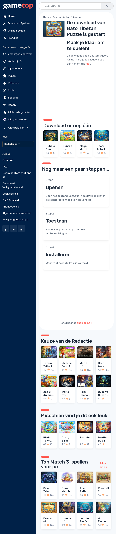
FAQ (5, 166)
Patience (13, 83)
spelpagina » (84, 322)
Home (11, 16)
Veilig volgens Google (15, 219)
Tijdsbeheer (14, 68)
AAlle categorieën (18, 112)
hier (88, 63)
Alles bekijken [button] (14, 127)
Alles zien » (103, 465)
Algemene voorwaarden (16, 213)
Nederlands (11, 144)
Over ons (7, 160)
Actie (10, 90)
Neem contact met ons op (16, 174)
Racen (11, 104)
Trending (12, 37)
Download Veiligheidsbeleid (12, 185)
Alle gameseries (17, 119)
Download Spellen (18, 23)
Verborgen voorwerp (19, 53)
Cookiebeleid (10, 193)
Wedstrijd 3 (14, 61)
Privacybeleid (10, 206)
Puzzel (11, 75)
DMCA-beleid (10, 200)
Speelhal (12, 97)
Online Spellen (16, 30)
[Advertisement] (76, 91)
